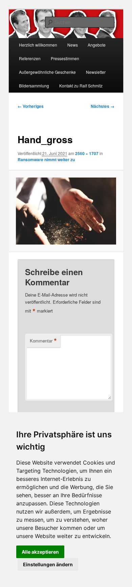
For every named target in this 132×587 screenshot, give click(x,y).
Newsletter (96, 72)
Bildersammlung (34, 85)
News (72, 45)
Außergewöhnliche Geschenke (47, 72)
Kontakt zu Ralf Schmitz (81, 85)
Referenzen (30, 58)
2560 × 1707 (86, 153)
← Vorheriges (31, 106)
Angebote (97, 45)
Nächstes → (102, 106)
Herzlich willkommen (38, 45)
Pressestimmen (65, 58)
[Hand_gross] (66, 211)
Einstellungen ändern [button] (48, 564)
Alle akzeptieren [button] (40, 552)
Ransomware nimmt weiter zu (46, 159)
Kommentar (43, 340)
